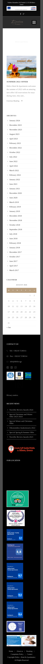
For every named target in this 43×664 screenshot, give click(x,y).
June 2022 (13, 161)
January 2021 (14, 189)
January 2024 (14, 121)
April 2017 (13, 266)
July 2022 (13, 157)
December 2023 (15, 125)
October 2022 (14, 152)
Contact (29, 654)
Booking (29, 651)
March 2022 (14, 170)
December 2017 (15, 252)
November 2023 (15, 130)
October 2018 (14, 225)
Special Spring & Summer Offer (21, 432)
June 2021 (13, 184)
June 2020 (13, 198)
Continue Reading (13, 101)
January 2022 (14, 180)
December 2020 (15, 193)
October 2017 (14, 257)
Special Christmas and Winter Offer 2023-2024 (20, 415)
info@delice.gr (16, 362)
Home (11, 651)
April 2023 (13, 139)
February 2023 (15, 143)
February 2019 (15, 207)
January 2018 (14, 248)
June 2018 (13, 238)
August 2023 (14, 134)
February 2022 (15, 175)
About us (20, 651)
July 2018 (13, 234)
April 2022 (13, 166)
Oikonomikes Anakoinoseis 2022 (22, 428)
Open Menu (34, 22)
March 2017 (14, 270)
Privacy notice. (12, 395)
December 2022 (15, 148)
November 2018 (15, 220)
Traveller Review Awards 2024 (21, 410)
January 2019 (14, 211)
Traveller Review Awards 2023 (21, 437)
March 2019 (14, 202)
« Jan (9, 327)
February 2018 (15, 243)
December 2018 (15, 216)
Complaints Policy (17, 654)
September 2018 (15, 229)
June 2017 (13, 261)
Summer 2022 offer (17, 82)
